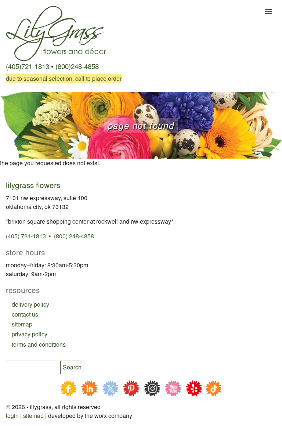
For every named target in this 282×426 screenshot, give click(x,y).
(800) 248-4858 (74, 236)
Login (12, 415)
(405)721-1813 (27, 66)
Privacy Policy (29, 334)
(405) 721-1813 (26, 236)
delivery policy (30, 304)
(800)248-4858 (77, 66)
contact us (25, 314)
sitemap (22, 324)
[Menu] (268, 12)
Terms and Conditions (39, 344)
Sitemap (33, 415)
